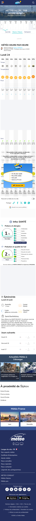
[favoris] (33, 12)
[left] (1, 24)
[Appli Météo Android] (24, 498)
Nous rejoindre (6, 464)
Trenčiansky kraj (12, 6)
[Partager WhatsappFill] (29, 203)
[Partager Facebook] (17, 203)
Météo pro (4, 481)
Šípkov (31, 6)
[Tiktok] (29, 489)
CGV (21, 504)
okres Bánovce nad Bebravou (23, 6)
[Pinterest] (24, 489)
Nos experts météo (8, 452)
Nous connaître (6, 461)
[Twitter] (11, 489)
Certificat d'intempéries (9, 455)
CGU (17, 504)
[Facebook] (7, 489)
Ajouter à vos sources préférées (19, 207)
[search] (33, 2)
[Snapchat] (16, 489)
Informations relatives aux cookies (19, 507)
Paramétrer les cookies (27, 509)
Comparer (27, 32)
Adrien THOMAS (17, 48)
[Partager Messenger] (25, 203)
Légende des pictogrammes (11, 470)
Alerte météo (5, 458)
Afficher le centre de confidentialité (18, 512)
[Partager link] (14, 203)
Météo (2, 6)
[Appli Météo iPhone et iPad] (11, 498)
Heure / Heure (17, 32)
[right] (34, 24)
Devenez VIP (19, 185)
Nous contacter (6, 467)
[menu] (2, 2)
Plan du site (27, 504)
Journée (7, 32)
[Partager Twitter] (21, 203)
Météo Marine (6, 478)
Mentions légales (10, 504)
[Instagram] (20, 489)
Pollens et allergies (12, 226)
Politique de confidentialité (12, 509)
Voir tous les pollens (20, 242)
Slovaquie (6, 6)
